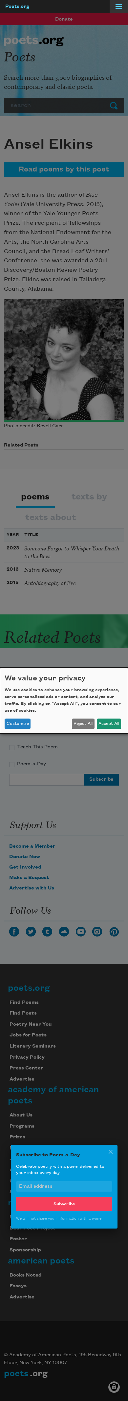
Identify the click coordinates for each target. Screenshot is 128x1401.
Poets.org (17, 6)
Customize (18, 723)
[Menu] (119, 6)
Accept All (108, 723)
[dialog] (64, 700)
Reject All (83, 723)
